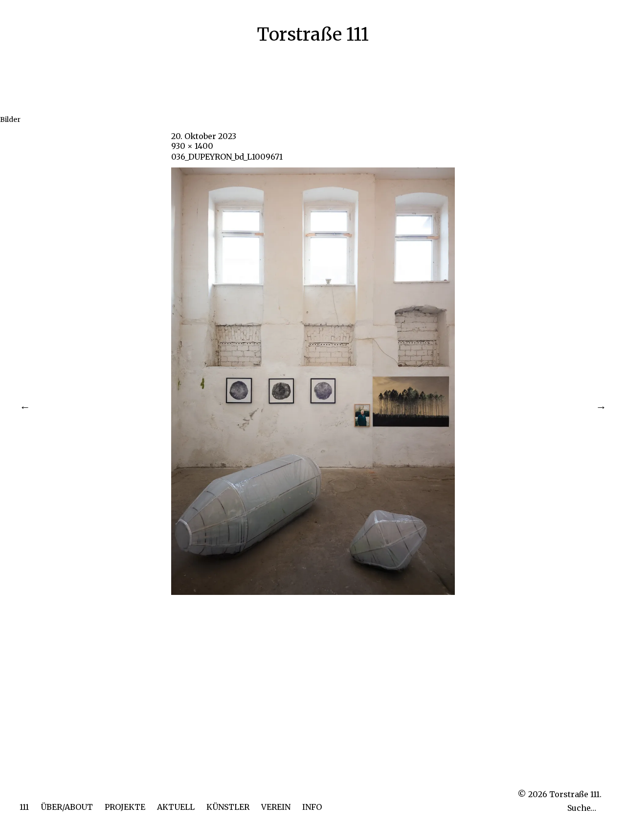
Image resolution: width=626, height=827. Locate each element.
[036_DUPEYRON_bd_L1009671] (313, 592)
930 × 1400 (192, 146)
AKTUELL (176, 807)
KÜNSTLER (227, 807)
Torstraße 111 (313, 35)
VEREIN (276, 807)
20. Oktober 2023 (203, 136)
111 (24, 807)
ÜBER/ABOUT (67, 807)
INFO (312, 807)
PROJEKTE (125, 807)
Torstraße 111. (575, 794)
